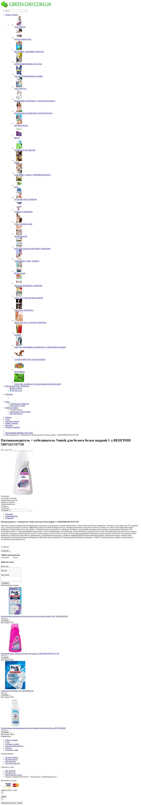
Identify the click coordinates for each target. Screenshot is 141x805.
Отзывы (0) (9, 518)
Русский (21, 406)
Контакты (9, 425)
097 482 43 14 (16, 390)
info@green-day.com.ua (13, 775)
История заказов (11, 759)
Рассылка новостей (12, 763)
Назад (4, 796)
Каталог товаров (11, 15)
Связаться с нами (11, 750)
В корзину (5, 510)
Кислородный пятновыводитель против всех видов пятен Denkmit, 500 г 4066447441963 (34, 616)
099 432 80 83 (16, 388)
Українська (24, 404)
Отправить (5, 583)
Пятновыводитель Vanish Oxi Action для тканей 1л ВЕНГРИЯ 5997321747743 (30, 653)
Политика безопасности (14, 746)
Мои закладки (10, 761)
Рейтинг (4, 571)
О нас (7, 419)
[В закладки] (31, 510)
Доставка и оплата (12, 421)
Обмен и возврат (11, 423)
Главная (8, 417)
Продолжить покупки (9, 803)
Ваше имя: (5, 566)
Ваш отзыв (5, 575)
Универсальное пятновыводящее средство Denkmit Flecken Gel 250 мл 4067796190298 (33, 728)
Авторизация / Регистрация (20, 412)
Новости (8, 748)
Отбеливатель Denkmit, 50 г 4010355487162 (17, 691)
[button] (9, 394)
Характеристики (11, 516)
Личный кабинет (11, 757)
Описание (9, 514)
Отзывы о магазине (12, 427)
